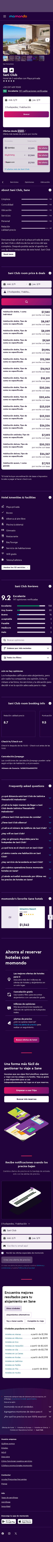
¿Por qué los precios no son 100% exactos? (25, 1417)
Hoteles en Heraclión (14, 1346)
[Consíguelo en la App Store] (25, 1521)
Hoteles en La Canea (14, 1354)
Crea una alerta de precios (25, 1025)
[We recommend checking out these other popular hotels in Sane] (50, 899)
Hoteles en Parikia (13, 1365)
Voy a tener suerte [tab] (14, 1321)
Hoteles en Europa (24, 1427)
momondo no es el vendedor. (18, 1407)
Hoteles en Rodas (13, 1357)
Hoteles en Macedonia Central (21, 1430)
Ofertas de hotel (8, 1427)
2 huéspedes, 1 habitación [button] (18, 107)
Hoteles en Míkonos (13, 1338)
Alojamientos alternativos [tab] (18, 1315)
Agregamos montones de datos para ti (23, 1412)
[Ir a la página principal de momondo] (18, 16)
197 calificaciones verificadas (33, 91)
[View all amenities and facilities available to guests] (50, 497)
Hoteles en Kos (11, 1342)
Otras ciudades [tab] (13, 1308)
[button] (5, 16)
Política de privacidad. (26, 1268)
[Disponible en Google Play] (8, 1521)
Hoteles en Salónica (13, 1361)
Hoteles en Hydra (12, 1373)
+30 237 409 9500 (12, 87)
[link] (26, 1040)
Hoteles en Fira (11, 1369)
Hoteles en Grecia (41, 1427)
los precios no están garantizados (24, 1399)
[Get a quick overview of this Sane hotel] (50, 190)
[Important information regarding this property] (50, 703)
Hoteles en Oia (11, 1350)
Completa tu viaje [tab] (35, 1321)
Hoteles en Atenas (13, 1334)
